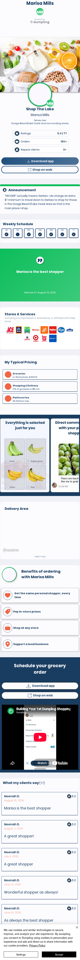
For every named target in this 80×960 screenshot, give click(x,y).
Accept (59, 954)
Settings (21, 954)
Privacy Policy (37, 945)
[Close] (74, 929)
